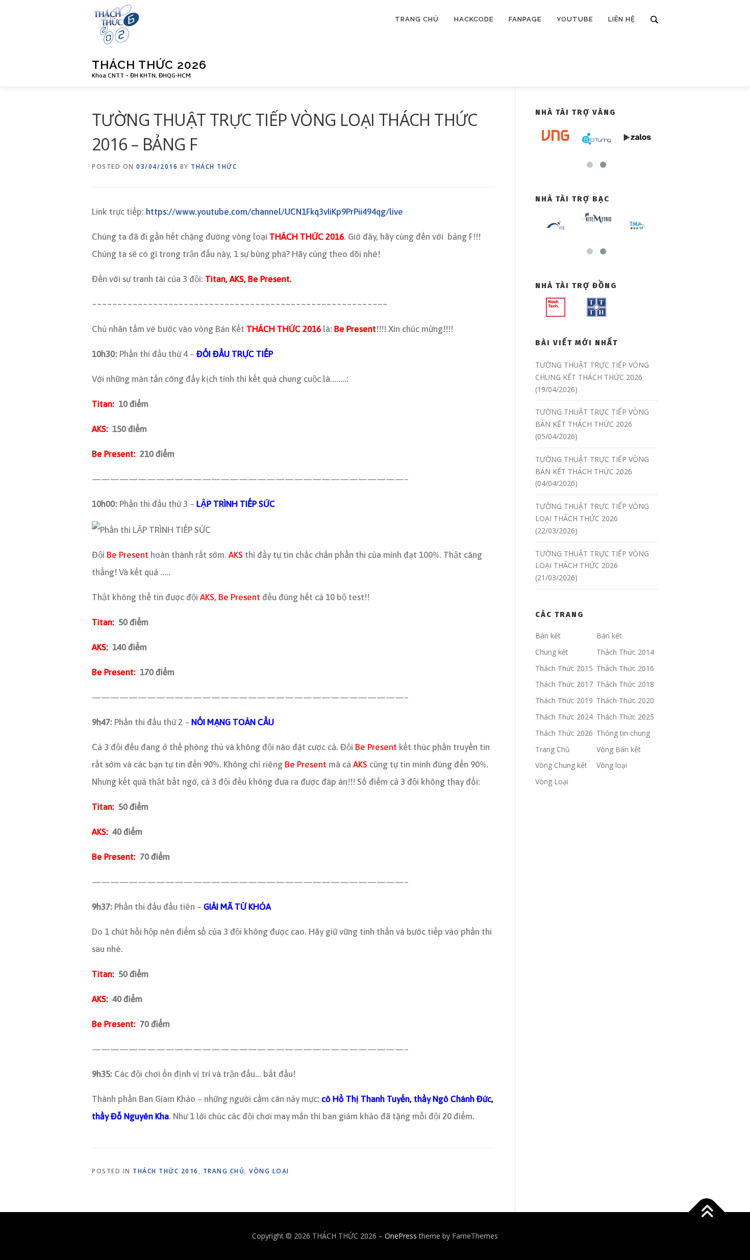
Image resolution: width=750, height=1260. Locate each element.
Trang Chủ (224, 1171)
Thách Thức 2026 (564, 733)
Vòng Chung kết (561, 765)
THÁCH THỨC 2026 (149, 64)
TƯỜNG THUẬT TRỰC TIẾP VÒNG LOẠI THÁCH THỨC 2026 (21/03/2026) (592, 566)
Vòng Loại (551, 781)
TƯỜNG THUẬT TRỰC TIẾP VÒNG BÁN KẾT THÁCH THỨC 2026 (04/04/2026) (592, 471)
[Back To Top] (707, 1212)
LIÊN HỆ (621, 19)
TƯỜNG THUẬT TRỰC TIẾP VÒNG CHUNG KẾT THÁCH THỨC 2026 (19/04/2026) (592, 377)
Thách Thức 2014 (625, 652)
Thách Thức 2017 (564, 684)
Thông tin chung (623, 733)
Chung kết (551, 652)
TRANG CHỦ (417, 19)
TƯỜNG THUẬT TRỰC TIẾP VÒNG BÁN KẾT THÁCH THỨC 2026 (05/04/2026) (592, 424)
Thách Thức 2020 (625, 700)
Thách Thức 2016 (165, 1171)
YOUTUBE (575, 19)
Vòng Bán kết (618, 749)
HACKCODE (473, 19)
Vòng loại (269, 1171)
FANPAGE (525, 19)
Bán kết (548, 635)
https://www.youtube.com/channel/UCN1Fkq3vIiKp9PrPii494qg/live (274, 212)
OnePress (401, 1236)
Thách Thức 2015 (564, 668)
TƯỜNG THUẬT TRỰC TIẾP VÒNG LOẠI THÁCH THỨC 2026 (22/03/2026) (592, 518)
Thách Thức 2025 (625, 717)
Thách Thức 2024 (564, 717)
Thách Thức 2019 (564, 700)
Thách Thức (214, 166)
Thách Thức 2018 (625, 684)
